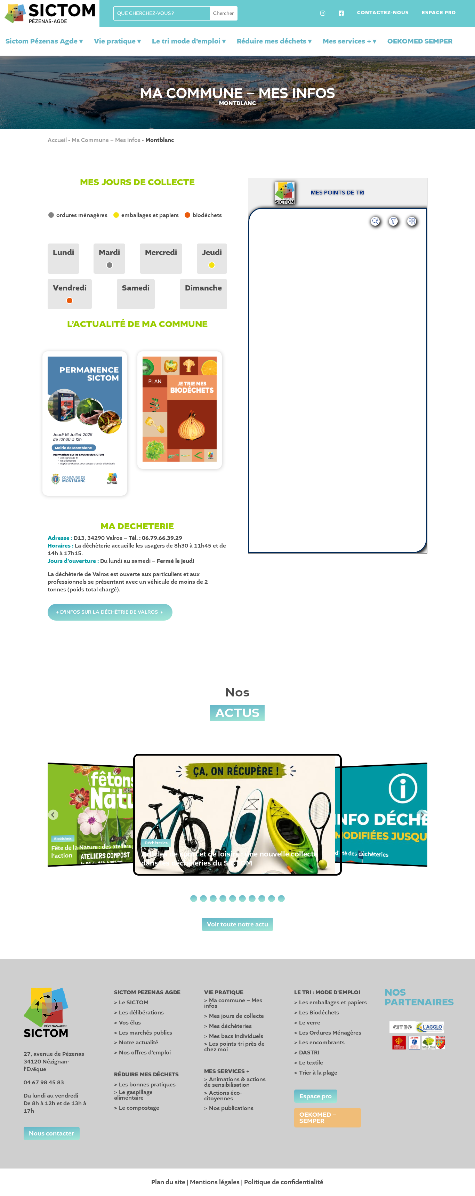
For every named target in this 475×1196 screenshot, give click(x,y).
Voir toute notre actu (237, 924)
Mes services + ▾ (349, 41)
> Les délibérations (139, 1012)
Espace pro (439, 13)
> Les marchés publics (143, 1033)
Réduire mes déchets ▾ (274, 41)
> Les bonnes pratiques (145, 1084)
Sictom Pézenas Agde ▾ (44, 41)
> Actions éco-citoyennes (223, 1095)
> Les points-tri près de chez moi (234, 1046)
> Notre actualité (136, 1042)
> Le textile (308, 1063)
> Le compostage (136, 1108)
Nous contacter (51, 1133)
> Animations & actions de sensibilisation (235, 1082)
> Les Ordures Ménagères (327, 1033)
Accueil (57, 140)
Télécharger (84, 429)
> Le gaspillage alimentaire (133, 1095)
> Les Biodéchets (316, 1012)
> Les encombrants (319, 1042)
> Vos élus (127, 1023)
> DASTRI (307, 1052)
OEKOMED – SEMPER (317, 1117)
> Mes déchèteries (228, 1026)
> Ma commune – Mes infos (233, 1003)
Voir (84, 417)
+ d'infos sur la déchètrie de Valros (107, 612)
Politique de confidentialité (283, 1182)
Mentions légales (215, 1182)
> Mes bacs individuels (233, 1036)
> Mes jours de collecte (234, 1016)
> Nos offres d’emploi (142, 1052)
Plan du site (168, 1182)
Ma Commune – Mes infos (106, 140)
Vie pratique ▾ (117, 41)
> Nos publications (228, 1108)
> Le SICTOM (131, 1002)
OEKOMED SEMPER (419, 41)
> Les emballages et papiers (330, 1002)
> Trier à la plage (315, 1073)
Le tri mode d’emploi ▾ (189, 41)
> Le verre (307, 1023)
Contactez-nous (383, 13)
